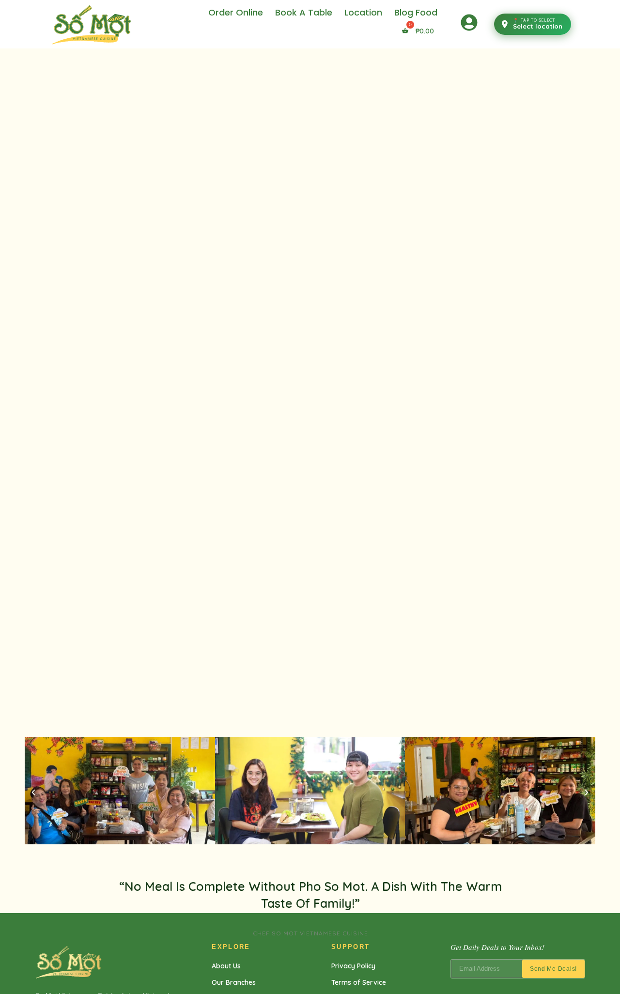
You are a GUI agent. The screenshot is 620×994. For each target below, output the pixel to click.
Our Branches (234, 982)
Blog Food (415, 12)
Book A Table (303, 12)
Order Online (235, 12)
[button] (33, 792)
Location (363, 12)
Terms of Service (358, 982)
